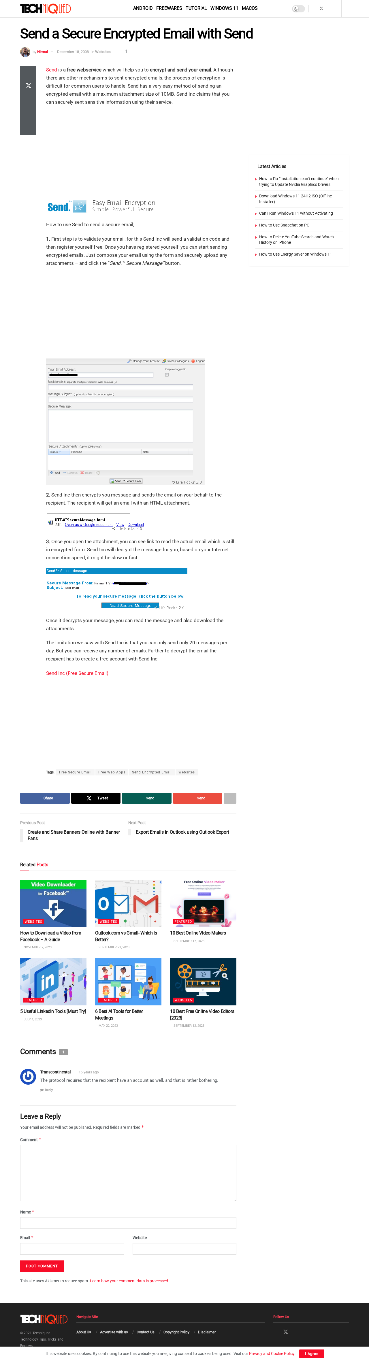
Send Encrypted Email (152, 772)
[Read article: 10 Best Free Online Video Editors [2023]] (203, 981)
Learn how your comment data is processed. (129, 1281)
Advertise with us (114, 1332)
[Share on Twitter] (28, 86)
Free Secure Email (75, 772)
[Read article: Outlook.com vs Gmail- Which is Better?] (128, 903)
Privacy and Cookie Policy (271, 1353)
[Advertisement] (141, 152)
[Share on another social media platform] (28, 128)
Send (51, 70)
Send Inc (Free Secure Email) (77, 673)
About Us (83, 1332)
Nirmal (42, 52)
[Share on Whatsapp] (28, 100)
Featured (183, 922)
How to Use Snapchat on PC (284, 225)
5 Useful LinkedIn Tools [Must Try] (53, 1011)
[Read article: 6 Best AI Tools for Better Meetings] (128, 981)
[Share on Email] (28, 114)
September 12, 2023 (188, 1026)
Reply (49, 1090)
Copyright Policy (176, 1332)
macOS (250, 8)
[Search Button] (347, 8)
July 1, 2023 (32, 1019)
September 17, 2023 (188, 941)
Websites (103, 52)
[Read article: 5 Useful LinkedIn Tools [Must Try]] (53, 981)
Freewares (169, 8)
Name (27, 1212)
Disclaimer (207, 1332)
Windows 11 (224, 8)
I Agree (312, 1353)
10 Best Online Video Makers (198, 933)
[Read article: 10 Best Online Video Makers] (203, 903)
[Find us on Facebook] (313, 8)
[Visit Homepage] (55, 8)
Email (27, 1237)
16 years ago (89, 1072)
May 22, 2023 (108, 1026)
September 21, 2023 (113, 947)
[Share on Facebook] (28, 73)
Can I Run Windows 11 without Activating (296, 213)
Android (143, 8)
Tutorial (196, 8)
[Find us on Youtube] (336, 8)
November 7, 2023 (37, 947)
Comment (31, 1139)
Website (140, 1237)
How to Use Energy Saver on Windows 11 (295, 254)
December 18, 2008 (73, 52)
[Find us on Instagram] (329, 8)
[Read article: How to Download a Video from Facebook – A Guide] (53, 903)
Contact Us (146, 1332)
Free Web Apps (111, 772)
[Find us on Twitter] (321, 8)
